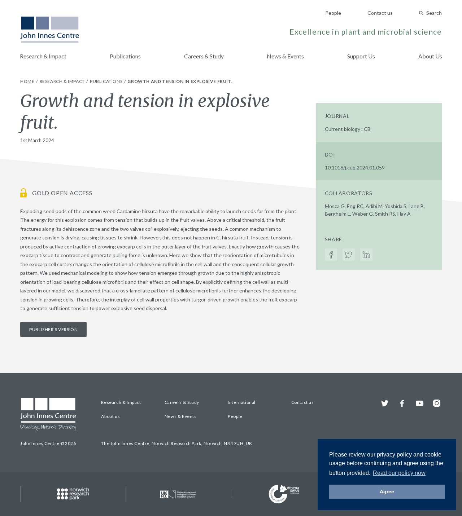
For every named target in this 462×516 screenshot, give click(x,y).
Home (27, 81)
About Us (430, 56)
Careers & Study (204, 56)
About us (110, 416)
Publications (125, 56)
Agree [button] (387, 491)
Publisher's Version (53, 329)
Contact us (380, 13)
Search (434, 13)
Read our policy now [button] (399, 473)
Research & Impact (43, 56)
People (333, 13)
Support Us (361, 56)
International (242, 402)
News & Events (285, 56)
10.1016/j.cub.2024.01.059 (355, 167)
